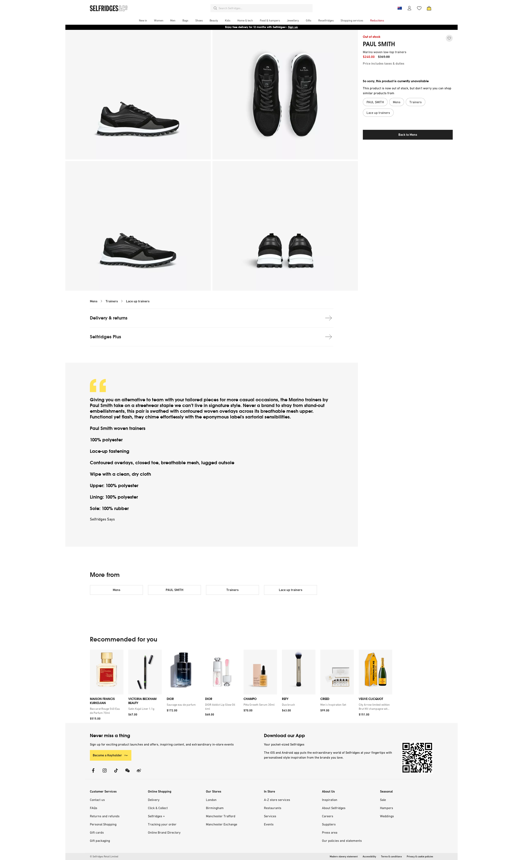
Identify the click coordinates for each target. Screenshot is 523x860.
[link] (106, 711)
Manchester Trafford (220, 816)
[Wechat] (127, 773)
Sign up (293, 27)
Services (270, 816)
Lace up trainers (138, 301)
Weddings (387, 816)
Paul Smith (101, 405)
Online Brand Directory (164, 832)
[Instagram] (104, 773)
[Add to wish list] (449, 38)
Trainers (112, 301)
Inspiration (329, 800)
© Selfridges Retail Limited (104, 856)
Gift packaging (100, 840)
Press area (329, 832)
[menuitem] (143, 20)
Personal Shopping (103, 824)
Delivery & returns (108, 318)
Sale (383, 800)
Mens (93, 301)
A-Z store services (277, 800)
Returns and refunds (105, 816)
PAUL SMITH (379, 44)
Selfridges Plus (105, 337)
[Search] (215, 8)
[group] (241, 686)
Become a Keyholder (107, 755)
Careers (327, 816)
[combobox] (265, 8)
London (211, 800)
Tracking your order (162, 824)
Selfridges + (156, 816)
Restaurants (272, 808)
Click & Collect (158, 808)
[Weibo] (139, 773)
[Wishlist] (419, 8)
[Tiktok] (116, 773)
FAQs (93, 808)
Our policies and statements (342, 840)
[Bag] (429, 8)
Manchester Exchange (221, 824)
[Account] (409, 8)
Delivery (154, 800)
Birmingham (215, 808)
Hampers (386, 808)
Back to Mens (407, 135)
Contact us (97, 800)
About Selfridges (333, 808)
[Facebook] (93, 773)
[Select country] (400, 8)
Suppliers (329, 824)
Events (269, 824)
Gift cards (97, 832)
